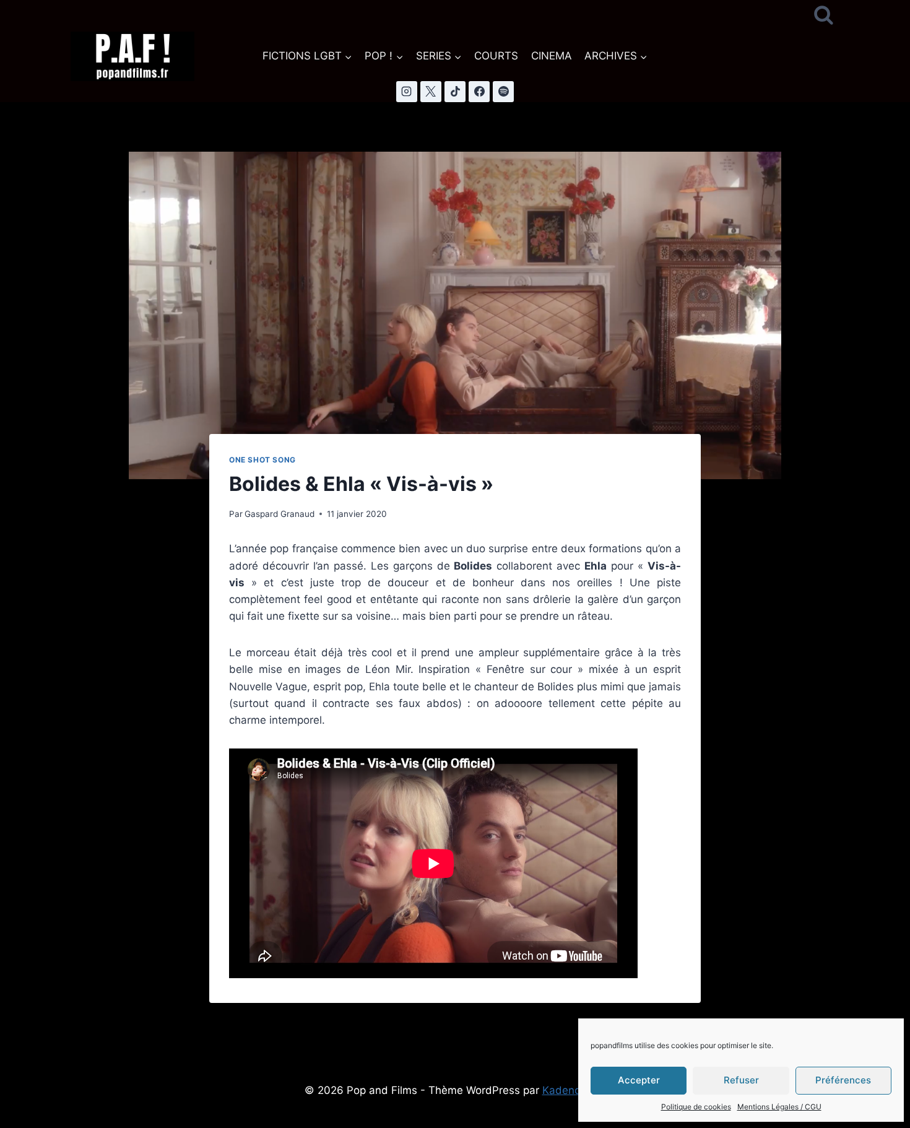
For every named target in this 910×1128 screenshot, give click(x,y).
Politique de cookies (696, 1106)
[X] (430, 91)
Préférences (843, 1080)
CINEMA (551, 56)
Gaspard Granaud (279, 514)
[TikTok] (455, 91)
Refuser (741, 1080)
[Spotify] (503, 91)
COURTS (496, 56)
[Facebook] (479, 91)
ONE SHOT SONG (262, 459)
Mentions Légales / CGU (779, 1106)
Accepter (639, 1080)
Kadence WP (574, 1090)
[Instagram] (406, 91)
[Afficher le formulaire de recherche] (823, 16)
